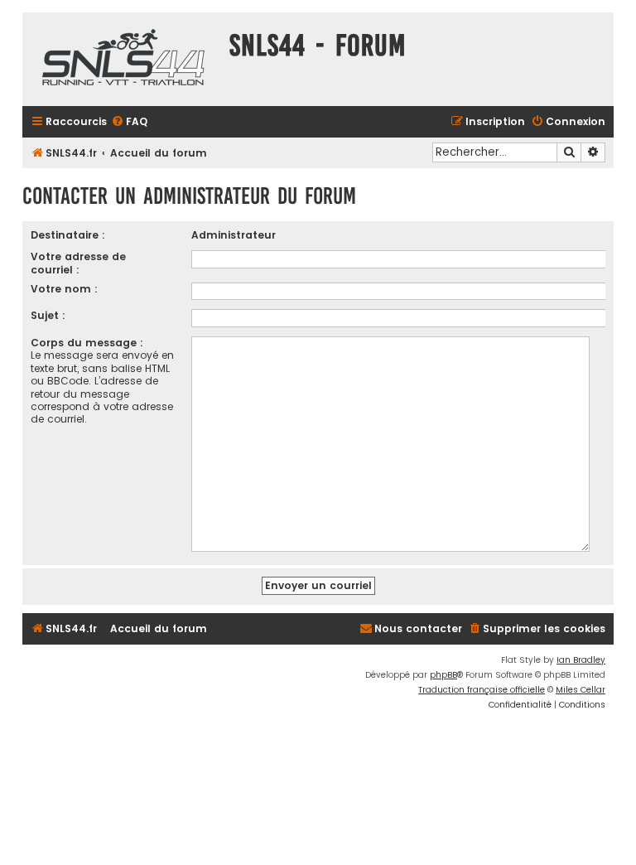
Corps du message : (87, 343)
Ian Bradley (580, 660)
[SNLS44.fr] (121, 59)
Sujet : (48, 315)
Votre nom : (64, 289)
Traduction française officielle (481, 690)
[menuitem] (129, 122)
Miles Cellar (580, 690)
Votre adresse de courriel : (78, 262)
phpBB (443, 675)
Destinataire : (68, 235)
